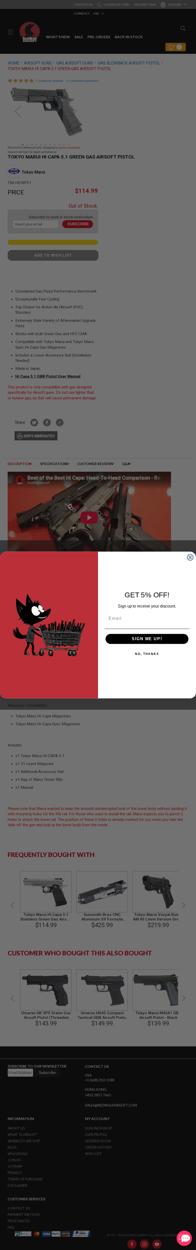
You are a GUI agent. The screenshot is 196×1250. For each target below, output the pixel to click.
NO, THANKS (147, 654)
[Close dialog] (190, 557)
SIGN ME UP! (147, 639)
